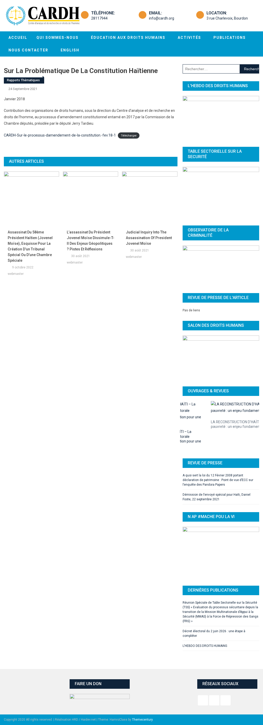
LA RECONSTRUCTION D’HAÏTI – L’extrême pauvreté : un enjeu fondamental (217, 421)
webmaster (16, 274)
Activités (189, 37)
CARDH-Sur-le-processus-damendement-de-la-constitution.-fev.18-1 (60, 135)
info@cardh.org (161, 18)
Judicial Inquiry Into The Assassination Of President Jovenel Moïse (149, 238)
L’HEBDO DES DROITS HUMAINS (205, 623)
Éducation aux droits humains (128, 37)
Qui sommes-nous (57, 37)
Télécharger (129, 135)
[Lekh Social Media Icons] (203, 678)
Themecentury (142, 697)
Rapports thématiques (23, 80)
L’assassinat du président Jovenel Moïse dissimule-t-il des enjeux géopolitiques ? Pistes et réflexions (90, 240)
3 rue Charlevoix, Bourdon (227, 18)
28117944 (99, 18)
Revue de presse (205, 440)
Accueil (17, 37)
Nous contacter (28, 50)
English (70, 50)
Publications (229, 37)
